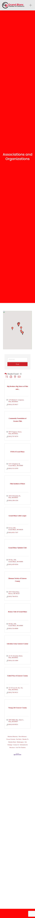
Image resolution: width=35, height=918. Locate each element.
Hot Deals (18, 739)
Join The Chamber (21, 747)
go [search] (18, 364)
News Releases (22, 736)
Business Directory (13, 736)
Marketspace (20, 742)
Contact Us (16, 744)
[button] (18, 325)
